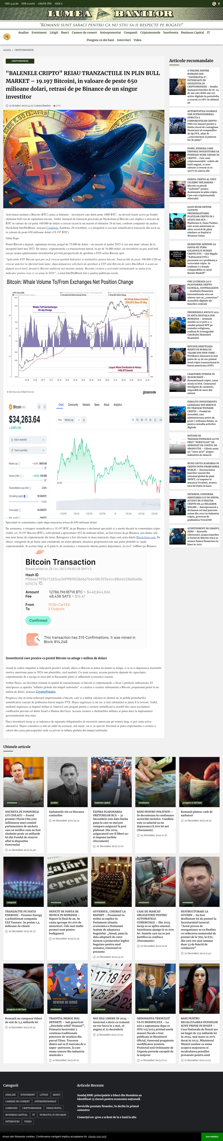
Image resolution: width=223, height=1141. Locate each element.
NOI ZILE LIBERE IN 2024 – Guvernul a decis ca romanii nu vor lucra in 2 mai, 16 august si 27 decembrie (111, 1024)
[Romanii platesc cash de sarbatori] (199, 782)
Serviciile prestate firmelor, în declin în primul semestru (108, 1108)
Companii (130, 32)
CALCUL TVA (44, 3)
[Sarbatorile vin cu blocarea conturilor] (67, 782)
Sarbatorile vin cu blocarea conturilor (66, 813)
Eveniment (39, 32)
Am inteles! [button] (212, 1136)
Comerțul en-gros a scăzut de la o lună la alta (106, 1117)
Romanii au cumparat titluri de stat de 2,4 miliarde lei (23, 1020)
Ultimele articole (17, 747)
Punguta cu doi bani (100, 40)
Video (138, 40)
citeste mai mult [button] (97, 1136)
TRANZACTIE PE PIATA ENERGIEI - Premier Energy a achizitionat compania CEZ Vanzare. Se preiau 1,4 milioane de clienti (23, 919)
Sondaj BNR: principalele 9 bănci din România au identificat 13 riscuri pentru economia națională (109, 1097)
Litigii (54, 32)
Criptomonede (150, 32)
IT (208, 32)
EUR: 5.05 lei (28, 3)
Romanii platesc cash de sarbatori (197, 813)
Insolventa (170, 32)
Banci (65, 32)
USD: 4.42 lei (11, 3)
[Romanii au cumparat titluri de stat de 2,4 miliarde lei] (23, 989)
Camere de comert (84, 32)
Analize (23, 32)
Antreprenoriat (110, 32)
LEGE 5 (58, 3)
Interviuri (124, 40)
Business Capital (192, 32)
